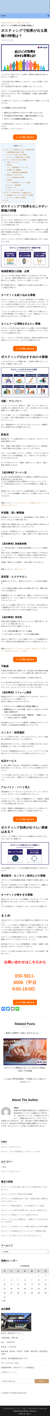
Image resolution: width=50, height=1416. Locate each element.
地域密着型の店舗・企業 (14, 152)
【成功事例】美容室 (15, 177)
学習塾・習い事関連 (13, 170)
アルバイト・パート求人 (14, 190)
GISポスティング (20, 569)
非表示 (20, 146)
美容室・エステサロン (13, 175)
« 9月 (3, 1300)
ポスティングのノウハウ (18, 22)
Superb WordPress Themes (25, 1411)
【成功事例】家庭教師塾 (17, 172)
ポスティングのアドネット (11, 1147)
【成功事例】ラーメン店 (17, 167)
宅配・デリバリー (12, 162)
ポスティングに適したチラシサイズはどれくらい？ (21, 1235)
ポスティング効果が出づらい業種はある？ (17, 193)
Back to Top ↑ (25, 1413)
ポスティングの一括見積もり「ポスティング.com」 (21, 1151)
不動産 (8, 180)
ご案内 (3, 1167)
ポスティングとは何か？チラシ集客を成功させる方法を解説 (24, 1226)
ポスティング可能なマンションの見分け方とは (19, 1215)
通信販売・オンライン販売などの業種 (19, 195)
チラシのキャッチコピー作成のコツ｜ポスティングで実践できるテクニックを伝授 (24, 649)
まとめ (5, 200)
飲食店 (8, 165)
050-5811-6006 (12, 1363)
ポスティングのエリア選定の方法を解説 (16, 1194)
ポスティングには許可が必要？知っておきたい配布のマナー (24, 1210)
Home (3, 22)
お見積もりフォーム (9, 1372)
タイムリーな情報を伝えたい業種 (17, 157)
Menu (3, 16)
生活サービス (10, 188)
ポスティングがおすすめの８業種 (14, 160)
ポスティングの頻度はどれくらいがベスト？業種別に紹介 (23, 1231)
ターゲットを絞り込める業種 (16, 155)
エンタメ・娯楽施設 (13, 185)
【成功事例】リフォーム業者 (18, 182)
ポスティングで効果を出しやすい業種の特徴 (18, 150)
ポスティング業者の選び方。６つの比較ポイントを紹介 (23, 1205)
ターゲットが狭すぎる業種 (15, 198)
